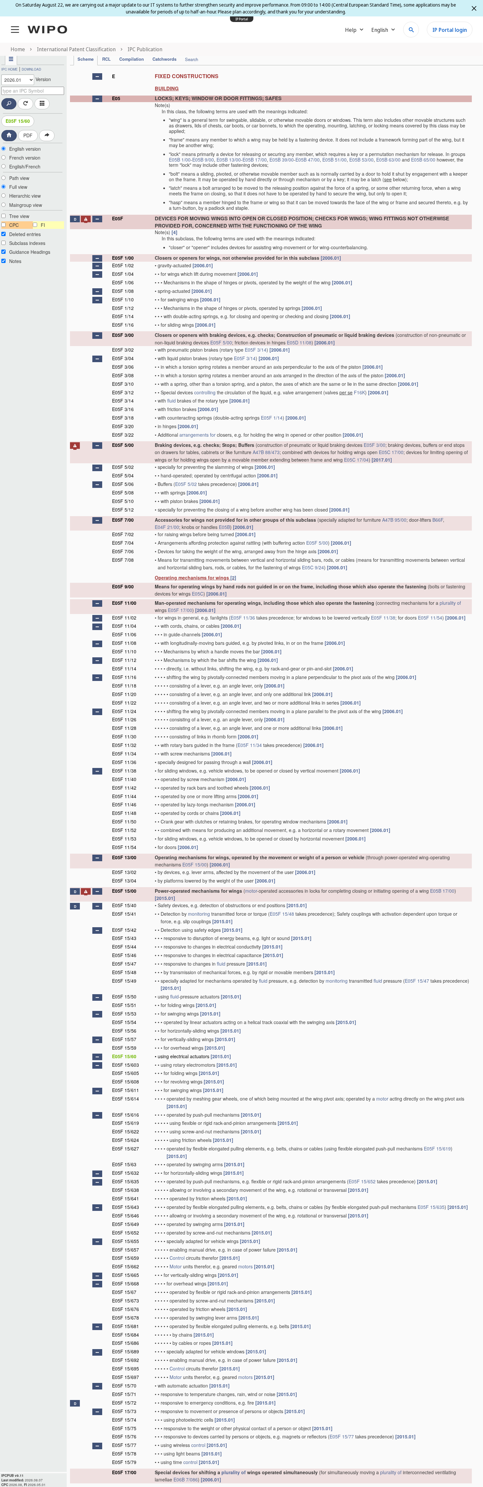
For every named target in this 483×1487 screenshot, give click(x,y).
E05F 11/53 (124, 838)
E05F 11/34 (250, 745)
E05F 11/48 (124, 813)
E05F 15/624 (125, 1140)
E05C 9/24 (313, 567)
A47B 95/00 (394, 519)
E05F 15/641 (125, 1198)
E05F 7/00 (123, 519)
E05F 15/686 (125, 1343)
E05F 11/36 (243, 617)
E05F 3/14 (255, 349)
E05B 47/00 (307, 159)
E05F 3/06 (123, 366)
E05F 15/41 (124, 913)
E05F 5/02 (123, 467)
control (198, 1445)
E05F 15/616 (125, 1114)
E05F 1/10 (123, 299)
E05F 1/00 (123, 257)
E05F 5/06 (123, 484)
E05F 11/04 (124, 626)
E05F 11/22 (124, 702)
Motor (176, 1266)
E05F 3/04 (123, 358)
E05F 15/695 (125, 1368)
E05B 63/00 (388, 159)
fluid (171, 400)
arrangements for (197, 434)
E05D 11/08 (299, 342)
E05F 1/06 (123, 282)
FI (43, 225)
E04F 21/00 (167, 527)
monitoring (199, 913)
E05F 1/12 (123, 308)
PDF (28, 135)
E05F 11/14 (124, 668)
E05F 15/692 (125, 1360)
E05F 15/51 (124, 1005)
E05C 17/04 (356, 459)
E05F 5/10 (123, 501)
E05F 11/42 (124, 787)
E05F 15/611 (125, 1090)
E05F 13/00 (124, 857)
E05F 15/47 (124, 963)
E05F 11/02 (124, 617)
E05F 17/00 (180, 610)
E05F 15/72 (124, 1402)
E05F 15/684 (125, 1334)
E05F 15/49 (124, 980)
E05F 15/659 (125, 1258)
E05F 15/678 (125, 1317)
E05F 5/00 (221, 342)
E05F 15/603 (125, 1064)
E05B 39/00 (281, 159)
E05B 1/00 (180, 159)
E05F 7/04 (123, 542)
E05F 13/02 (124, 872)
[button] (97, 76)
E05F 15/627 (125, 1148)
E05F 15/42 (124, 930)
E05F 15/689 (125, 1351)
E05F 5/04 (123, 475)
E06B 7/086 (185, 1479)
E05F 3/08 (123, 375)
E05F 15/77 (342, 1436)
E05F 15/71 (124, 1394)
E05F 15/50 (124, 996)
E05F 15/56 (124, 1030)
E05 (116, 98)
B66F (437, 519)
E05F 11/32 (124, 745)
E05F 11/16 (124, 677)
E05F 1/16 (123, 324)
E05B (224, 527)
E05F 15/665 (125, 1275)
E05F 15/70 (124, 1385)
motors (245, 1266)
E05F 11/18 (124, 685)
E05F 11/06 (124, 634)
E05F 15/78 (124, 1453)
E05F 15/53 (124, 1013)
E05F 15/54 (124, 1022)
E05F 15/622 (125, 1131)
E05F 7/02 (123, 534)
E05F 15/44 (124, 946)
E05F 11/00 (124, 603)
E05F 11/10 (124, 651)
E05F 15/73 (124, 1411)
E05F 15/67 (124, 1292)
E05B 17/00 (254, 159)
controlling (205, 392)
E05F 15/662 (125, 1266)
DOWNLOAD (31, 69)
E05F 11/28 (124, 728)
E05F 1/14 (123, 316)
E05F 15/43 (124, 938)
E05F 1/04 (123, 274)
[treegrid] (271, 776)
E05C (197, 593)
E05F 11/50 (124, 821)
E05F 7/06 (123, 551)
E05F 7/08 (123, 560)
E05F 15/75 (124, 1428)
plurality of (450, 603)
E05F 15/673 (125, 1300)
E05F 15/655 (125, 1241)
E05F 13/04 (124, 880)
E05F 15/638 (125, 1190)
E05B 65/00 (423, 159)
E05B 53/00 (361, 159)
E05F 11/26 (124, 719)
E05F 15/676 (125, 1309)
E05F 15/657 (125, 1249)
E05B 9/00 (203, 159)
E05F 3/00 (123, 335)
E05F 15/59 (124, 1047)
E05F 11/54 (430, 617)
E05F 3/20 (123, 426)
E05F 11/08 (124, 643)
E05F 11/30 (124, 736)
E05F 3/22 (123, 434)
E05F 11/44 (124, 796)
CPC (14, 225)
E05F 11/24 (124, 711)
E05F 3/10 (123, 384)
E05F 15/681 (125, 1326)
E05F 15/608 (125, 1081)
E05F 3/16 (123, 409)
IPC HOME (9, 69)
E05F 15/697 (125, 1377)
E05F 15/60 (18, 121)
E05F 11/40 (124, 779)
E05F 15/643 (125, 1207)
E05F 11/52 (124, 830)
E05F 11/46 (124, 804)
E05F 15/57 (124, 1039)
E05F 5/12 (123, 509)
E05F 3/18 (123, 417)
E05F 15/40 (124, 905)
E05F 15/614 (125, 1098)
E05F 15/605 (125, 1073)
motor (251, 890)
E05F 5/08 (123, 492)
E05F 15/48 (282, 913)
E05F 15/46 (124, 955)
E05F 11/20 (124, 694)
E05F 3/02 (123, 349)
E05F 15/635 (125, 1181)
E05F (117, 218)
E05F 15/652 (362, 1181)
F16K (359, 392)
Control (177, 1258)
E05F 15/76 (124, 1436)
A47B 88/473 (266, 452)
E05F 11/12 (124, 660)
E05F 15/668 (125, 1283)
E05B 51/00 (334, 159)
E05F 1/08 (123, 291)
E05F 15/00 (194, 864)
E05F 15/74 (124, 1419)
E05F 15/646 (125, 1215)
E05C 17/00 (391, 452)
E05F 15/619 (125, 1123)
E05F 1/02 (123, 265)
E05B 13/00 (229, 159)
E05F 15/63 (124, 1164)
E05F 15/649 (125, 1224)
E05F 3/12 (123, 392)
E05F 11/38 (383, 617)
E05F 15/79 (124, 1462)
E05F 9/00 (123, 586)
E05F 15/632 (125, 1173)
